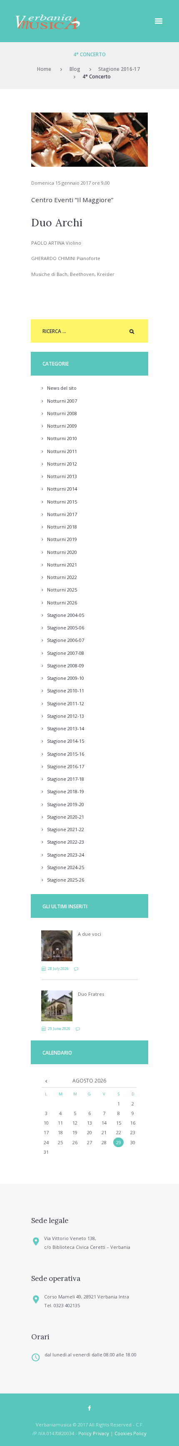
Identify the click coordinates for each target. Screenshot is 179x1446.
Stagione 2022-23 (65, 842)
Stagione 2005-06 (65, 627)
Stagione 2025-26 (65, 880)
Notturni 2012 (62, 464)
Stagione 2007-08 (65, 653)
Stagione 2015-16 (65, 754)
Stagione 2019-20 (65, 804)
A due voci (89, 934)
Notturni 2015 (62, 502)
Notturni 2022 (62, 577)
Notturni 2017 (62, 514)
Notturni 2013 (62, 476)
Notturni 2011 (62, 451)
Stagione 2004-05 (65, 615)
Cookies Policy (130, 1433)
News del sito (62, 388)
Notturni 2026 (62, 602)
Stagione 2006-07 (65, 640)
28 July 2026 (58, 968)
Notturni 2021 (62, 564)
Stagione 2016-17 (119, 68)
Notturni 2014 (62, 489)
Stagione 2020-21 (65, 817)
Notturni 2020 (62, 552)
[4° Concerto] (89, 140)
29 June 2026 (59, 1028)
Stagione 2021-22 (65, 829)
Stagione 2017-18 (65, 779)
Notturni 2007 (62, 401)
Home (44, 68)
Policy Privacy (93, 1433)
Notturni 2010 (62, 438)
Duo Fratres (91, 994)
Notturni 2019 (62, 539)
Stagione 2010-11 (65, 690)
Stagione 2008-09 (65, 665)
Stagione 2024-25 (65, 867)
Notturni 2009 (62, 426)
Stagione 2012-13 (65, 716)
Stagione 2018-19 (65, 791)
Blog (75, 68)
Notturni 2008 (62, 413)
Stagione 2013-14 (65, 728)
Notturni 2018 (62, 527)
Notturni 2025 (62, 589)
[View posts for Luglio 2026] (46, 1080)
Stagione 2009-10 (65, 678)
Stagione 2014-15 (65, 741)
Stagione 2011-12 (65, 703)
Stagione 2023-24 (65, 855)
